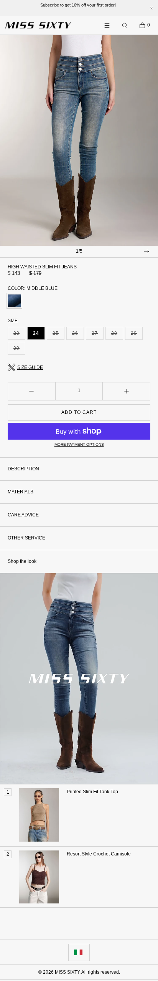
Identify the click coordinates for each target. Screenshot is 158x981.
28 (117, 335)
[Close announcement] (151, 8)
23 (19, 335)
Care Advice (23, 515)
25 (58, 335)
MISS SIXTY (67, 972)
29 (137, 335)
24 (36, 333)
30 (19, 350)
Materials (20, 492)
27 (98, 335)
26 (78, 335)
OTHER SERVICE (26, 538)
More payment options (79, 444)
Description (23, 468)
